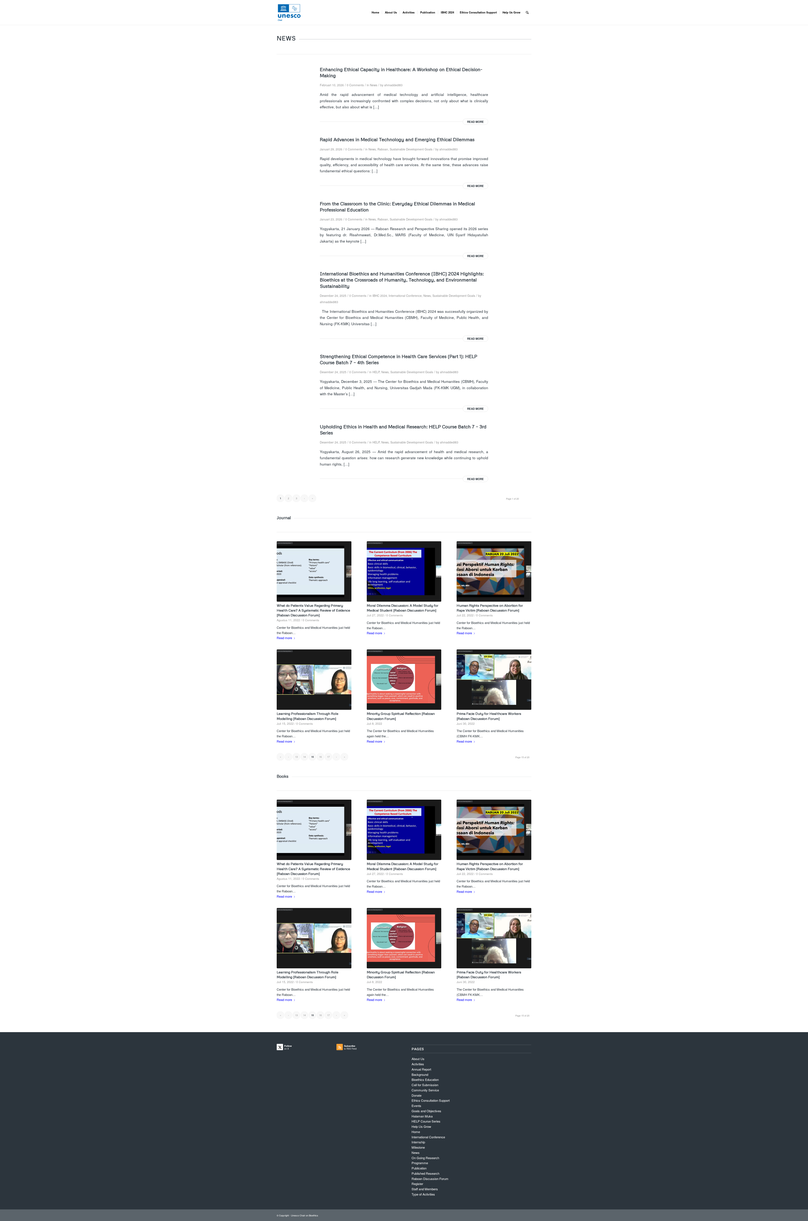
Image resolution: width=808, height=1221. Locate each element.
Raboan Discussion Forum (430, 1178)
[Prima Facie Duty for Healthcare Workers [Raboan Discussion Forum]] (494, 679)
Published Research (425, 1173)
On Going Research (425, 1158)
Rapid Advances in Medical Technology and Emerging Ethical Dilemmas (397, 139)
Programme (420, 1163)
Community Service (425, 1090)
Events (416, 1105)
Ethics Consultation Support (431, 1100)
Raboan (382, 149)
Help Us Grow (421, 1126)
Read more (475, 122)
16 (320, 756)
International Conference (405, 295)
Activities (418, 1064)
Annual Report (421, 1069)
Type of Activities (423, 1194)
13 (296, 756)
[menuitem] (375, 12)
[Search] (527, 12)
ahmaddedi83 (393, 85)
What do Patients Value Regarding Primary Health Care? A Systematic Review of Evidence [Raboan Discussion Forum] (313, 610)
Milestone (418, 1147)
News (373, 85)
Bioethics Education (425, 1079)
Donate (416, 1095)
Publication (419, 1168)
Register (417, 1183)
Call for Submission (425, 1085)
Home (416, 1131)
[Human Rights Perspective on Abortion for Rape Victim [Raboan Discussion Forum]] (494, 571)
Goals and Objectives (426, 1111)
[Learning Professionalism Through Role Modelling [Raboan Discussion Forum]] (314, 679)
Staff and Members (425, 1189)
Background (420, 1074)
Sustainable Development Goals (411, 149)
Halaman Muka (422, 1116)
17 (328, 756)
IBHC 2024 (379, 295)
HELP (376, 372)
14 (304, 756)
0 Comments (355, 85)
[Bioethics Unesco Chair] (289, 12)
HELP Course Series (426, 1121)
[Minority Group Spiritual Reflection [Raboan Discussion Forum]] (404, 679)
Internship (418, 1142)
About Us (418, 1058)
